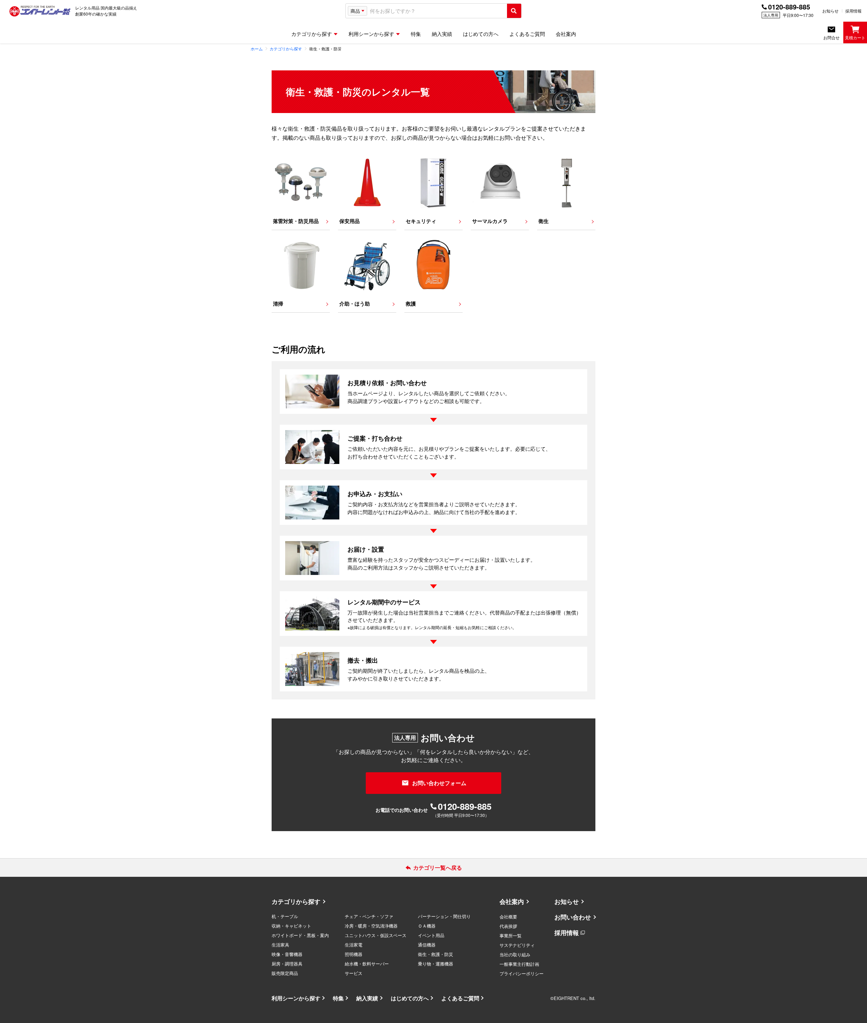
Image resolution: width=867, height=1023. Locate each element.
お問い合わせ (572, 917)
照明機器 (353, 954)
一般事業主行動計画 (519, 964)
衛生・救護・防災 (435, 954)
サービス (353, 973)
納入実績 (367, 998)
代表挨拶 (508, 926)
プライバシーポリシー (522, 973)
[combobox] (437, 11)
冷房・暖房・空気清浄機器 (371, 925)
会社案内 (512, 901)
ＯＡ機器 (427, 925)
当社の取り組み (515, 954)
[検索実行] (514, 11)
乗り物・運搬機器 (435, 963)
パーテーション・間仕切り (444, 916)
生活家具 (280, 944)
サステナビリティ (517, 945)
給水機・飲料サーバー (367, 963)
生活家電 (353, 944)
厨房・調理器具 (287, 963)
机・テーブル (285, 916)
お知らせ (830, 11)
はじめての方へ (410, 998)
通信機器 (427, 944)
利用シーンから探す (296, 998)
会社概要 (508, 916)
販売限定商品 (285, 973)
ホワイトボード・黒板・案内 (300, 935)
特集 (338, 998)
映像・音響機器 (287, 954)
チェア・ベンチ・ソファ (369, 916)
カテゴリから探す (296, 901)
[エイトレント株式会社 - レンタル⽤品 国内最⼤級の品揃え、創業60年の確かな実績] (40, 11)
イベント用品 (431, 935)
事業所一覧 (511, 935)
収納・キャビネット (291, 925)
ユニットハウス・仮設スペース (375, 935)
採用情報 (853, 11)
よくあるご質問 (460, 998)
